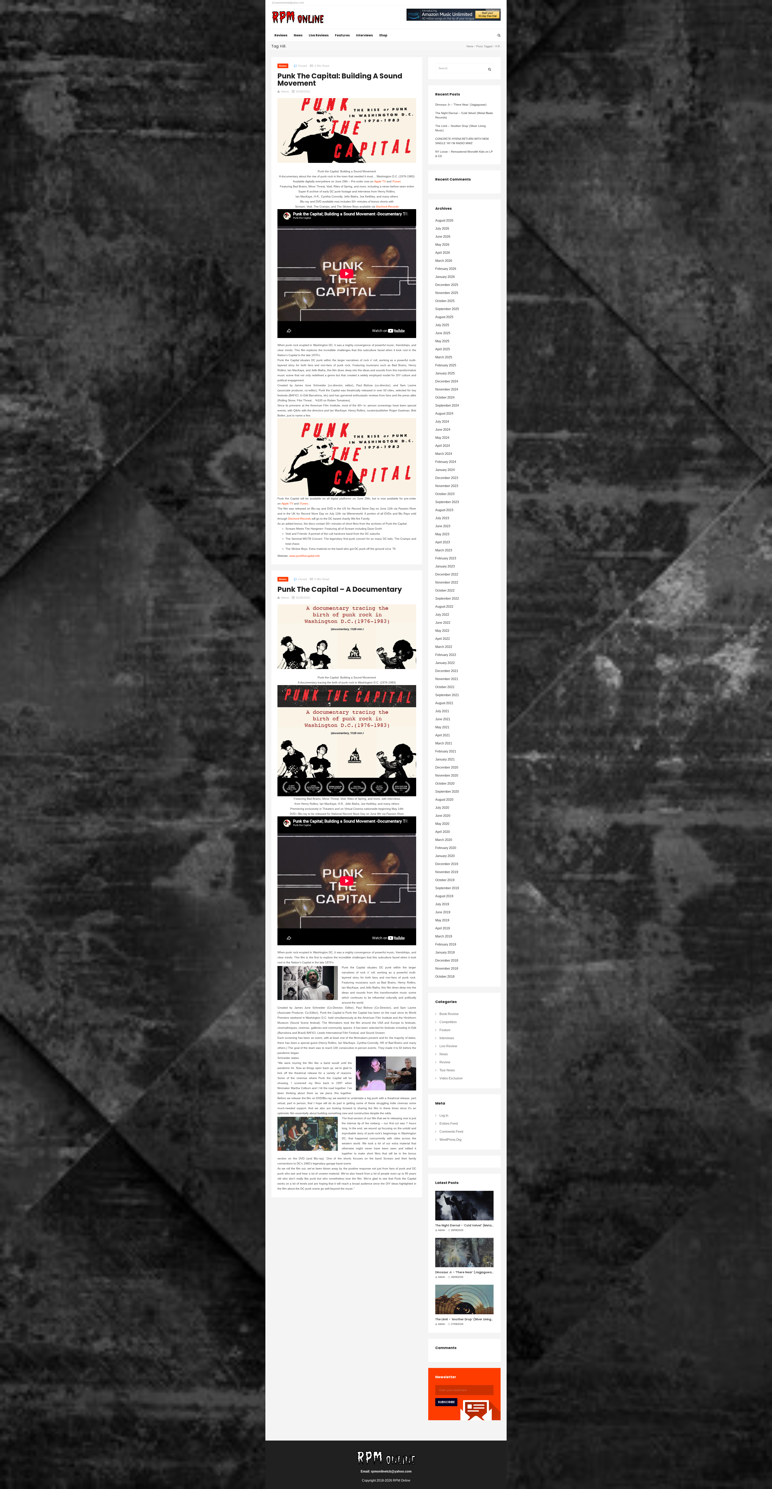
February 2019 (445, 944)
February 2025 (445, 365)
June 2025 (442, 333)
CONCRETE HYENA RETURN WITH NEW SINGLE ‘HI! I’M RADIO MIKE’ (462, 141)
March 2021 (443, 743)
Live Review (448, 1046)
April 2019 (442, 928)
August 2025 (444, 317)
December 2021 (446, 671)
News (298, 35)
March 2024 (443, 453)
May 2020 (442, 823)
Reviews (280, 35)
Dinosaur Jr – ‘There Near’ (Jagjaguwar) (461, 104)
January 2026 (445, 276)
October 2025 (445, 301)
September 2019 (447, 888)
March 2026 (443, 260)
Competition (448, 1022)
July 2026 (442, 228)
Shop (383, 35)
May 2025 (442, 341)
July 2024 (442, 421)
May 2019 (442, 920)
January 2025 (445, 373)
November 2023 (446, 486)
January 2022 (445, 663)
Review (444, 1062)
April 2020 (442, 831)
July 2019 (442, 904)
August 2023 (444, 510)
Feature (445, 1030)
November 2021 (446, 679)
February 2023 (445, 558)
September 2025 (447, 309)
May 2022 (442, 630)
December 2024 (446, 381)
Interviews (364, 35)
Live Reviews (319, 35)
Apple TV (380, 181)
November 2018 (446, 968)
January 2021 (445, 759)
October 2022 (445, 590)
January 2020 (445, 856)
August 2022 (444, 606)
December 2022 (446, 574)
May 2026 (442, 244)
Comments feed (451, 1131)
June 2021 (442, 719)
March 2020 (443, 840)
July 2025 (442, 325)
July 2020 (442, 807)
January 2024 (445, 470)
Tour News (447, 1070)
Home (469, 46)
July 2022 (442, 614)
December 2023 (446, 478)
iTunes (396, 181)
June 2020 (442, 815)
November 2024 (446, 389)
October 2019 (445, 880)
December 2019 (446, 864)
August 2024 (444, 413)
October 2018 (445, 976)
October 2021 (445, 687)
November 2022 (446, 582)
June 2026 (442, 236)
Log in (443, 1115)
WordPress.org (450, 1139)
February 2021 (445, 751)
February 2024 (445, 461)
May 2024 (442, 437)
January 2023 (445, 566)
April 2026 (442, 252)
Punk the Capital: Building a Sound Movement (339, 79)
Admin (285, 91)
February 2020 (445, 848)
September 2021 (447, 695)
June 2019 (442, 912)
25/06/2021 (303, 91)
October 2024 (445, 397)
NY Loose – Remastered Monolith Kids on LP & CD (464, 154)
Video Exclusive (451, 1078)
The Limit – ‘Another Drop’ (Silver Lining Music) (460, 128)
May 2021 (442, 727)
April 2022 (442, 638)
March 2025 (443, 357)
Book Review (449, 1014)
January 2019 (445, 952)
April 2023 (442, 542)
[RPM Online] (297, 18)
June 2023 (442, 526)
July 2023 (442, 518)
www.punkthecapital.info (304, 555)
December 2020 (446, 767)
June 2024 (442, 429)
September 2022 (447, 598)
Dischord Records (387, 206)
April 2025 (442, 349)
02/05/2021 (303, 597)
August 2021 (444, 703)
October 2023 (445, 494)
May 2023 (442, 534)
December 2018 (446, 960)
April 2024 (442, 445)
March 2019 (443, 936)
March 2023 (443, 550)
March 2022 (443, 646)
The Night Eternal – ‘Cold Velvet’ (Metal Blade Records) (464, 115)
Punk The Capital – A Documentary (339, 589)
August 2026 (444, 220)
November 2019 (446, 872)
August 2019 (444, 896)
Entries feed (448, 1123)
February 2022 (445, 655)
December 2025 (446, 285)
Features (342, 35)
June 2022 (442, 622)
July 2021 (442, 711)
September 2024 (447, 405)
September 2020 (447, 791)
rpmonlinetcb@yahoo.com (289, 2)
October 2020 (445, 783)
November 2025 (446, 293)
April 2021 (442, 735)
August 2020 (444, 799)
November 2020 (446, 775)
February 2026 (445, 268)
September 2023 (447, 502)
